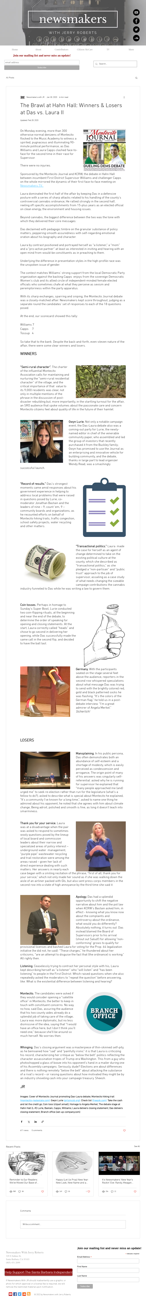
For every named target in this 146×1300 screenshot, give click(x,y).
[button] (136, 78)
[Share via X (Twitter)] (28, 1121)
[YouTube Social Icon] (10, 1294)
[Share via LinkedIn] (35, 1121)
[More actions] (124, 97)
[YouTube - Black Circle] (136, 12)
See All (137, 1146)
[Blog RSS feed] (29, 1294)
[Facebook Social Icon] (15, 1294)
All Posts (10, 77)
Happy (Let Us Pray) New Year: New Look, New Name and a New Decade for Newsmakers (72, 1181)
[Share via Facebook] (21, 1121)
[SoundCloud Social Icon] (24, 1294)
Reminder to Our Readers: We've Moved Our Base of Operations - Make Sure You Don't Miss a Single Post (25, 1181)
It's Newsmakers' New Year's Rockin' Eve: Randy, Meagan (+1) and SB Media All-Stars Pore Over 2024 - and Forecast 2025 (118, 1181)
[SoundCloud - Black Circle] (136, 38)
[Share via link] (42, 1121)
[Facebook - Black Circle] (136, 21)
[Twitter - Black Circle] (136, 29)
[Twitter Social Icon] (19, 1294)
